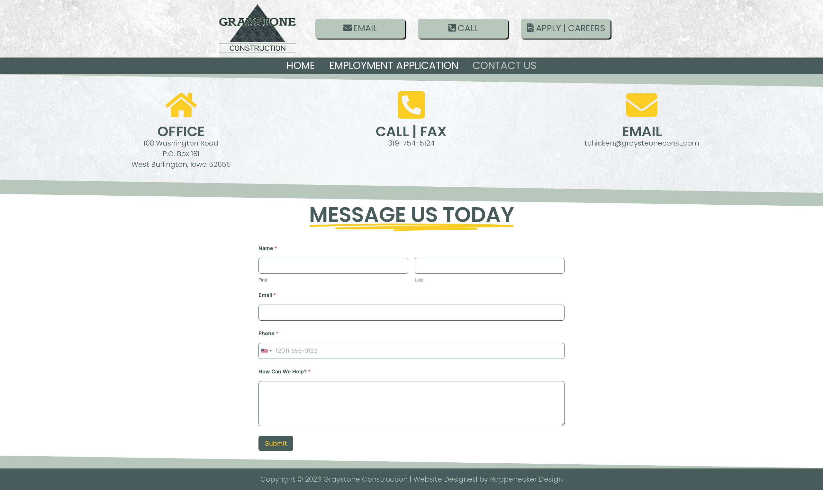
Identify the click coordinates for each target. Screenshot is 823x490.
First (262, 279)
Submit (276, 443)
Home (300, 65)
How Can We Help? (284, 372)
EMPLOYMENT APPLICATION (393, 65)
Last (419, 279)
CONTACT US (505, 65)
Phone (268, 333)
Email (267, 295)
